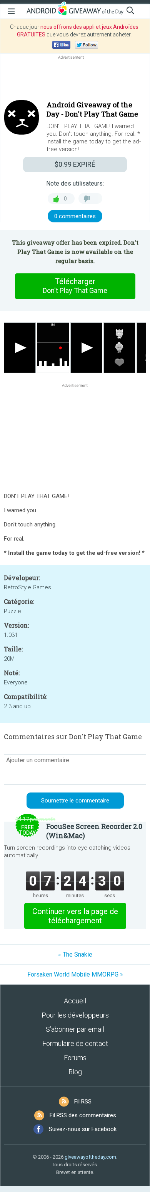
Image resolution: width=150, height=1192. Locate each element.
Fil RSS (83, 1101)
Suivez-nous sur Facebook (83, 1129)
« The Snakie (75, 954)
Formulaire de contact (75, 1043)
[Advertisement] (75, 79)
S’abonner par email (75, 1029)
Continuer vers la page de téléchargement (75, 916)
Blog (75, 1072)
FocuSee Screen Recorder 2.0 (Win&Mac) (94, 831)
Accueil (75, 1001)
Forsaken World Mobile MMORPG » (75, 974)
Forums (75, 1058)
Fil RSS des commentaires (83, 1115)
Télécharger (75, 285)
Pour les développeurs (75, 1015)
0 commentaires (75, 216)
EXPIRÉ (75, 164)
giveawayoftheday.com (90, 1157)
